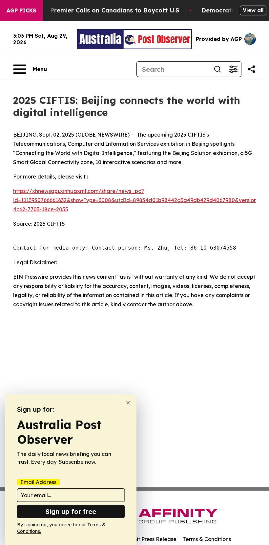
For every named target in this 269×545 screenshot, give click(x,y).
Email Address (38, 482)
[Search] (217, 69)
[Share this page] (251, 69)
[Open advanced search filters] (233, 69)
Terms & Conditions (207, 539)
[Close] (128, 403)
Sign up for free (71, 511)
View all (253, 10)
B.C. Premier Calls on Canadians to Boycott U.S (108, 10)
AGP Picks (21, 10)
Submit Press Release (149, 539)
